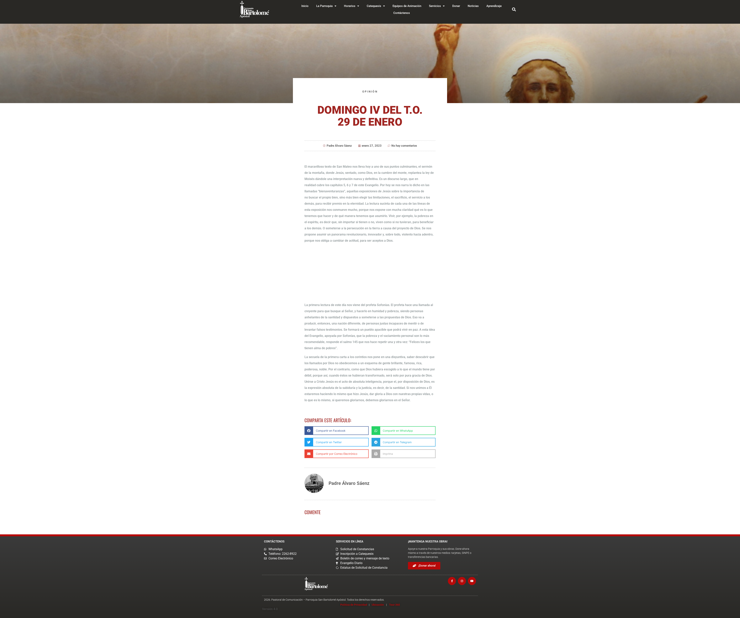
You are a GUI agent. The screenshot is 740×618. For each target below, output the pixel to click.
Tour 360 (394, 604)
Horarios (349, 6)
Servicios (435, 6)
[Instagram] (462, 581)
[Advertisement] (370, 273)
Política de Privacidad (353, 604)
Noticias (473, 6)
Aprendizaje (494, 6)
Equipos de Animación (407, 6)
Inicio (305, 6)
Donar (456, 6)
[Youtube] (472, 581)
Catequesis (374, 6)
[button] (514, 9)
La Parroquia (324, 6)
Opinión (370, 91)
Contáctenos (401, 13)
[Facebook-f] (452, 581)
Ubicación (378, 604)
